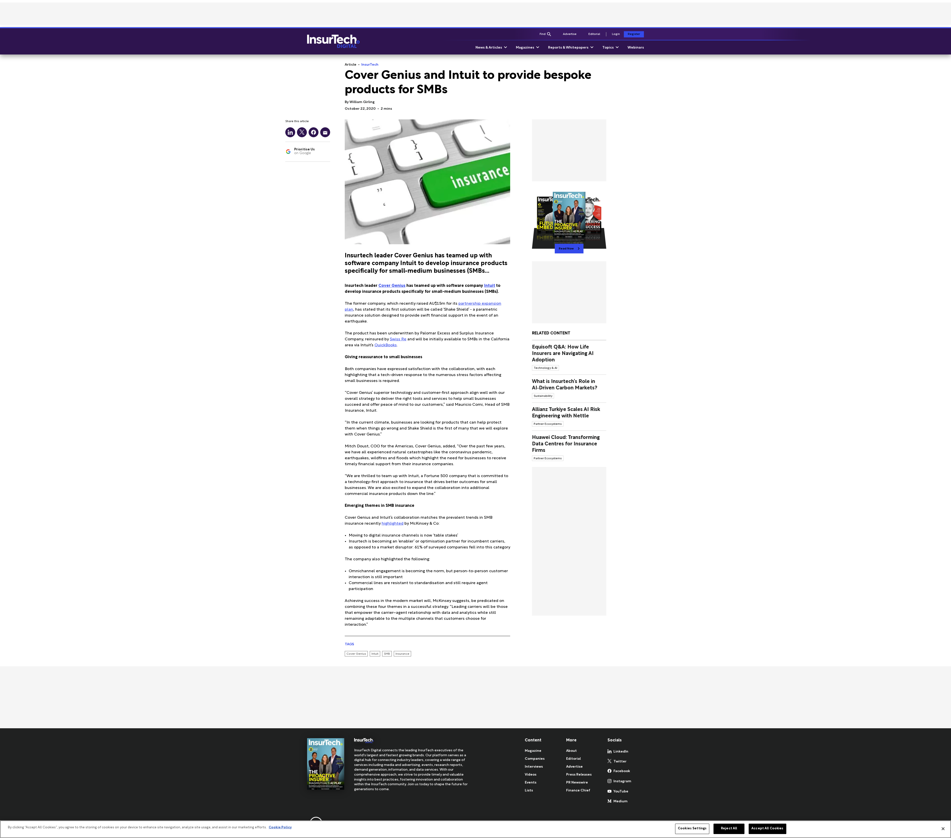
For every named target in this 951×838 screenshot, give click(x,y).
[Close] (943, 828)
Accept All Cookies (767, 828)
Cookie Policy (280, 827)
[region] (475, 829)
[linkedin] (290, 132)
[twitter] (302, 132)
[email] (325, 132)
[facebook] (313, 132)
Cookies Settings (692, 828)
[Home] (333, 41)
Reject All (729, 828)
